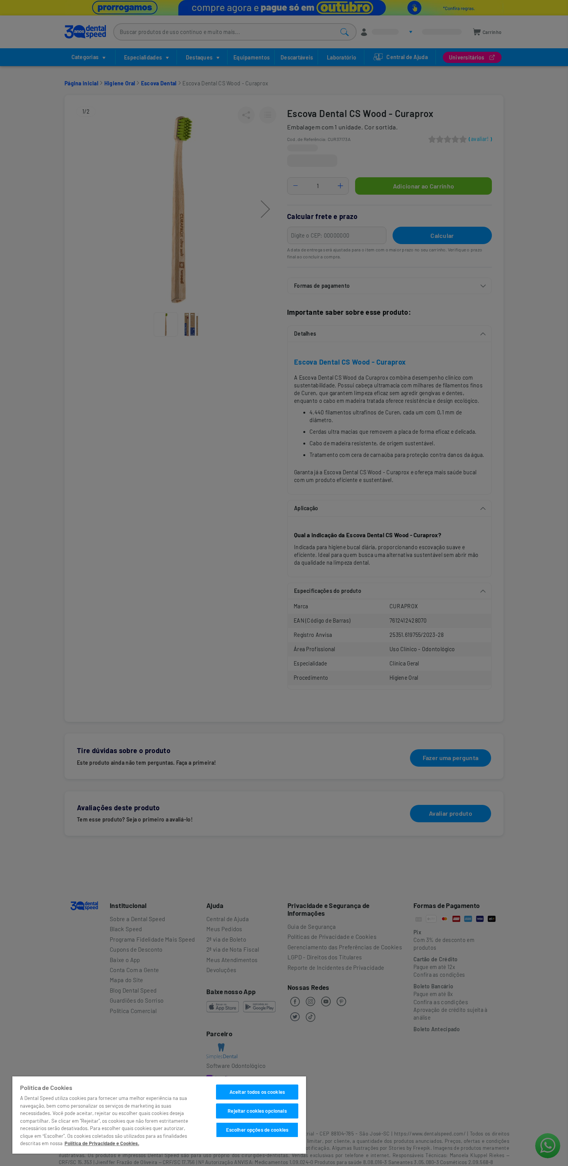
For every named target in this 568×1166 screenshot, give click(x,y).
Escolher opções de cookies (257, 1130)
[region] (159, 1115)
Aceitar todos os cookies (257, 1092)
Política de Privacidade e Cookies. (102, 1143)
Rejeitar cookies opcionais (257, 1111)
